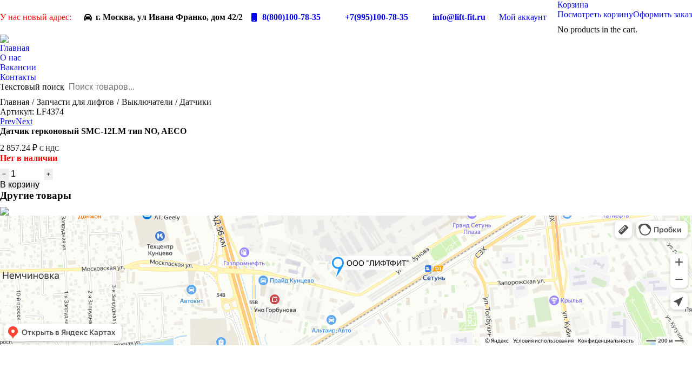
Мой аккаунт (523, 17)
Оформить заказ (662, 14)
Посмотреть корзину (595, 14)
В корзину (19, 184)
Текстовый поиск (32, 86)
